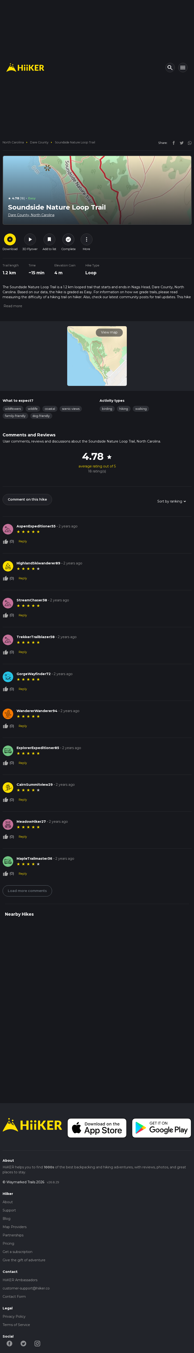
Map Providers (14, 1227)
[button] (12, 306)
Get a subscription (17, 1252)
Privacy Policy (14, 1316)
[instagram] (188, 143)
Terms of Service (16, 1325)
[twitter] (180, 143)
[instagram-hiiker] (37, 1343)
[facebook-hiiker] (10, 1343)
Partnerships (13, 1235)
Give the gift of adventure (24, 1260)
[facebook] (172, 143)
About (8, 1202)
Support (9, 1210)
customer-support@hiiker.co (26, 1288)
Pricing (8, 1243)
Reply (23, 541)
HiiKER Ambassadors (20, 1280)
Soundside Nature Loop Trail (75, 142)
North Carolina (13, 142)
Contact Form (14, 1296)
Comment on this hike (27, 499)
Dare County (39, 142)
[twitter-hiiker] (24, 1343)
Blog (6, 1218)
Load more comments (27, 891)
